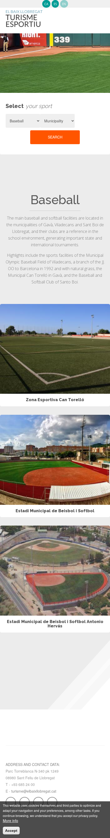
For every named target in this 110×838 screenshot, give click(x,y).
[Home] (24, 16)
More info (10, 820)
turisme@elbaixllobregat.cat (33, 791)
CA (46, 4)
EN (64, 4)
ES (55, 4)
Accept (11, 831)
